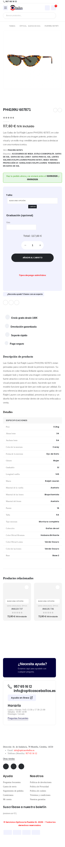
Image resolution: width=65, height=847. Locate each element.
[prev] (55, 110)
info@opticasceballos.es (24, 750)
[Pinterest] (11, 302)
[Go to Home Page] (4, 25)
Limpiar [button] (32, 206)
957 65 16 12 (31, 753)
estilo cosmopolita (44, 154)
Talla (9, 195)
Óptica (24, 606)
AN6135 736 (48, 609)
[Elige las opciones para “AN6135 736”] (57, 587)
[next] (60, 110)
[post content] (17, 590)
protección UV (10, 163)
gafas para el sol (41, 157)
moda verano (50, 160)
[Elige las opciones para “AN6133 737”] (26, 587)
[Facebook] (5, 302)
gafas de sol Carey (21, 157)
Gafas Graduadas (14, 606)
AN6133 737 (17, 609)
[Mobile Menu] (5, 7)
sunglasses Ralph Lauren (33, 163)
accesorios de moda (22, 154)
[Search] (51, 15)
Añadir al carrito (32, 257)
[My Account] (47, 7)
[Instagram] (16, 302)
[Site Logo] (16, 8)
